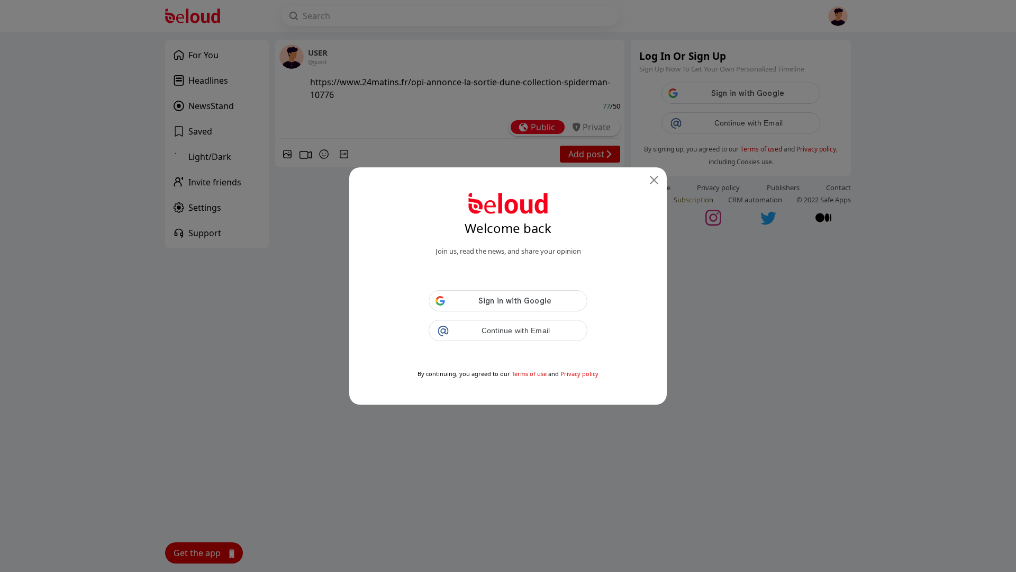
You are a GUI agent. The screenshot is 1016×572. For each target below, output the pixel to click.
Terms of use (529, 374)
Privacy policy (579, 374)
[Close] (654, 180)
